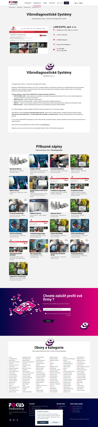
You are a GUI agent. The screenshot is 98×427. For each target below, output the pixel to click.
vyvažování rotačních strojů (58, 254)
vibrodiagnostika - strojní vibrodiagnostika (36, 256)
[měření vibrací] (18, 182)
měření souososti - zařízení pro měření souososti (78, 171)
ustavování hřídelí (57, 233)
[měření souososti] (79, 161)
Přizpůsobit (55, 422)
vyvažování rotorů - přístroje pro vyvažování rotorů (79, 256)
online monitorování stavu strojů (38, 191)
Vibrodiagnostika (27, 7)
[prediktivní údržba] (79, 182)
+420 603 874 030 (36, 408)
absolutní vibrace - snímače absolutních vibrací (16, 171)
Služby (45, 3)
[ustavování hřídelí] (59, 225)
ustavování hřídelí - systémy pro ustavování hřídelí (58, 236)
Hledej (66, 3)
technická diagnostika (37, 233)
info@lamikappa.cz (62, 40)
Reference (52, 3)
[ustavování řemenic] (79, 225)
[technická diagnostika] (38, 225)
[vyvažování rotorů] (79, 245)
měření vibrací (14, 190)
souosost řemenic (16, 233)
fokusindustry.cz (12, 7)
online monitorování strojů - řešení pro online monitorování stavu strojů (38, 195)
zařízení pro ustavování (17, 276)
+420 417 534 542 (62, 35)
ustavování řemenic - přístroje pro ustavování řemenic (79, 236)
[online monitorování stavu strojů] (38, 182)
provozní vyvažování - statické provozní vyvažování (17, 216)
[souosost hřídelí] (79, 205)
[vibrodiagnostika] (38, 245)
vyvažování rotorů (77, 253)
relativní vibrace (35, 213)
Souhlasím (42, 422)
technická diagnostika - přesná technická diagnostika (37, 236)
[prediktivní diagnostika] (59, 182)
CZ (77, 3)
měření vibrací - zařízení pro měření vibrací (18, 193)
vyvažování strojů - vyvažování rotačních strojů (58, 257)
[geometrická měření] (59, 161)
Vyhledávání (27, 3)
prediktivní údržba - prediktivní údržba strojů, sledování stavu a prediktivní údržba (79, 194)
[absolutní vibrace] (18, 161)
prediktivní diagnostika (58, 190)
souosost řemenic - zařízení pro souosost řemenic (18, 236)
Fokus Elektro (75, 410)
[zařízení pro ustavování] (18, 268)
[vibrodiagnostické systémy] (13, 3)
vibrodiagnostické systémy (16, 254)
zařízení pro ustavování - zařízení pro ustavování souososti (18, 279)
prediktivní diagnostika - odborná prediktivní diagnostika (59, 193)
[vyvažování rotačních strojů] (59, 245)
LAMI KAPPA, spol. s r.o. (36, 7)
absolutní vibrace (15, 169)
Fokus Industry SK (77, 408)
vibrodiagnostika (35, 253)
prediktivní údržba (77, 190)
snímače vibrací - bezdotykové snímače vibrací (58, 216)
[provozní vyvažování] (18, 205)
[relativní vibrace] (38, 205)
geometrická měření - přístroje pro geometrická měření (59, 171)
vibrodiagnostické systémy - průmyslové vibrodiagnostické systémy (17, 258)
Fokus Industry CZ (77, 406)
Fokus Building (76, 411)
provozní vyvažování (17, 213)
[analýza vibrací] (38, 161)
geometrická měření (57, 169)
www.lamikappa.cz (45, 124)
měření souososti (77, 169)
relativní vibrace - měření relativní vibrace (38, 216)
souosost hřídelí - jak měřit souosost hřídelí (77, 216)
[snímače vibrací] (59, 205)
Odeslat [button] (48, 321)
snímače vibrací (56, 213)
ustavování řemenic (77, 233)
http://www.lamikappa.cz (64, 44)
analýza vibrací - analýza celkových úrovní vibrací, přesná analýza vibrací (39, 172)
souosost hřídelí (76, 213)
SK (82, 3)
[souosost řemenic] (18, 225)
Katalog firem (37, 3)
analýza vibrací (35, 169)
